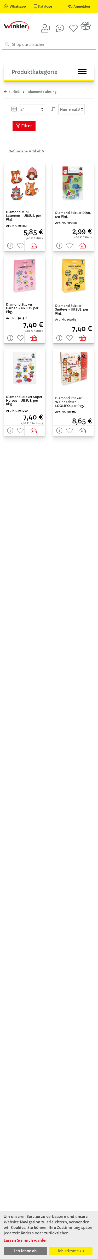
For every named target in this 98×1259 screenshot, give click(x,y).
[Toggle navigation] (82, 72)
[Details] (9, 246)
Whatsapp (18, 6)
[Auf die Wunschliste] (19, 246)
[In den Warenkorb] (35, 246)
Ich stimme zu (71, 1251)
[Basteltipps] (60, 28)
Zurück (14, 92)
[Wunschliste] (73, 28)
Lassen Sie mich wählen (26, 1240)
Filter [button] (26, 125)
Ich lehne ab (25, 1251)
